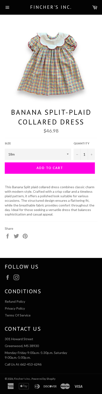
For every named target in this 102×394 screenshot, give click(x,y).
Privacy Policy (15, 308)
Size (8, 143)
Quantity (81, 143)
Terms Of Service (18, 315)
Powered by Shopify (44, 378)
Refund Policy (15, 301)
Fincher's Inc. (51, 7)
